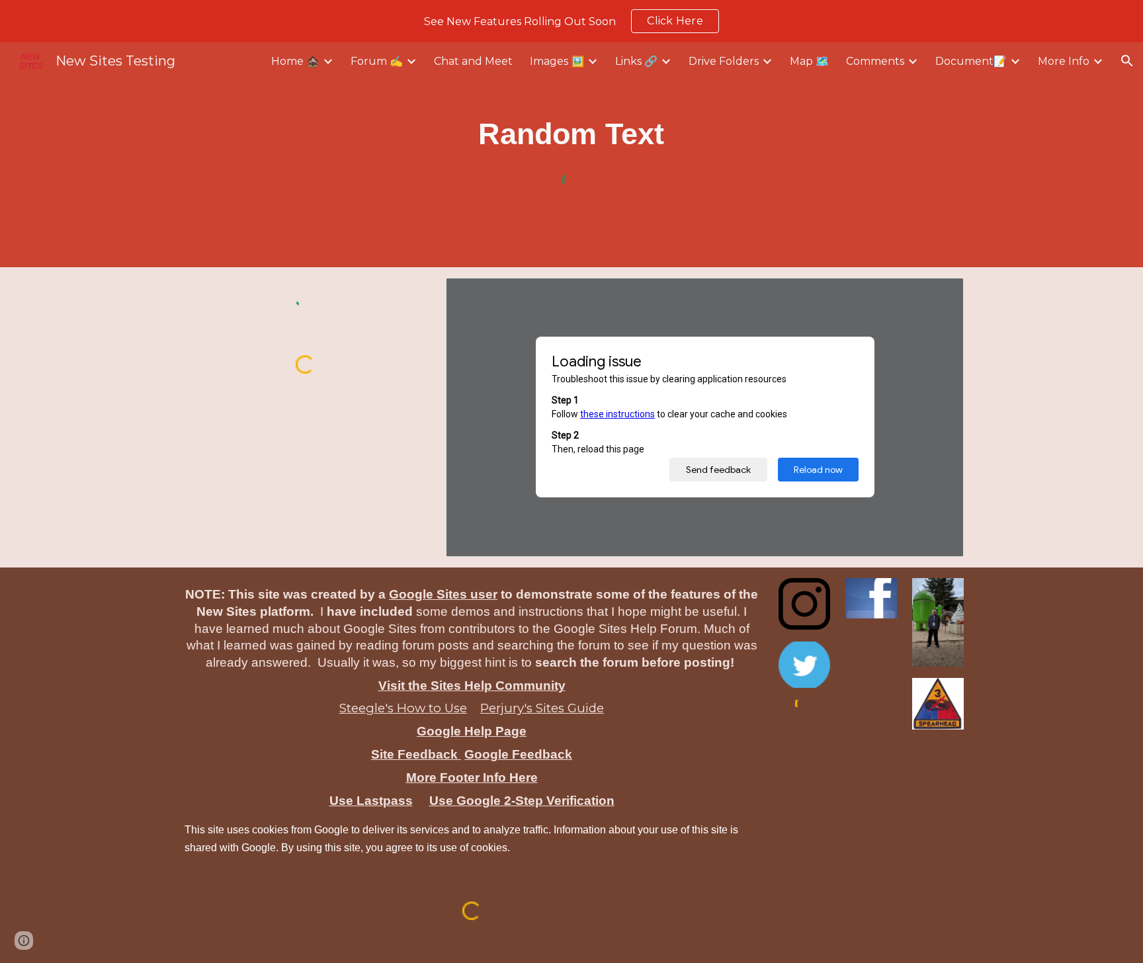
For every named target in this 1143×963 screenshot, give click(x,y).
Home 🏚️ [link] (295, 61)
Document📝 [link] (971, 61)
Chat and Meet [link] (473, 61)
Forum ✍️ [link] (377, 61)
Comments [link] (875, 61)
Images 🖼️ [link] (557, 61)
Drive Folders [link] (724, 61)
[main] (572, 134)
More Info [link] (1063, 61)
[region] (571, 21)
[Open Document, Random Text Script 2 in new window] (938, 295)
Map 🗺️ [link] (809, 61)
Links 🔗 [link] (636, 61)
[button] (1127, 61)
